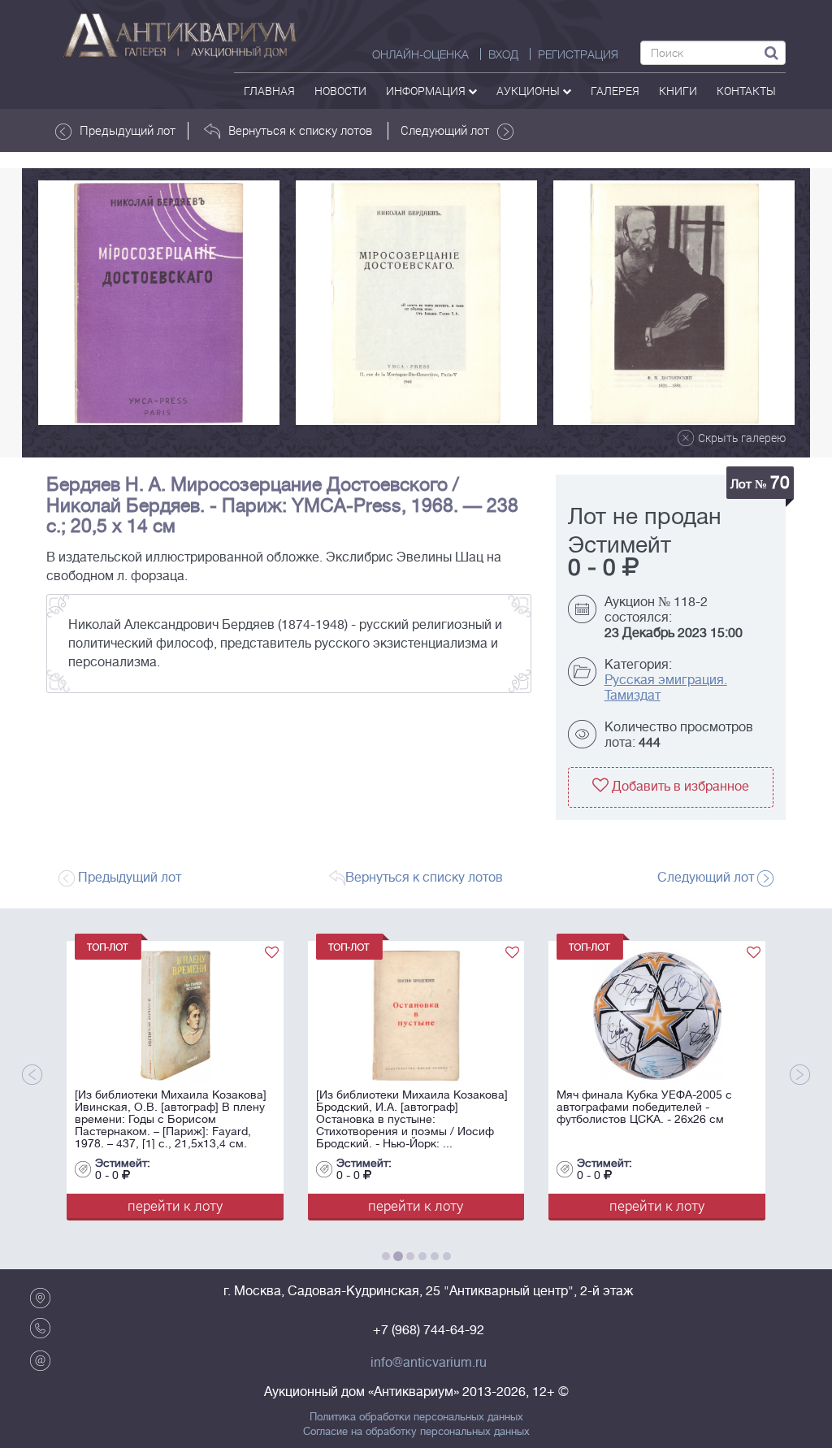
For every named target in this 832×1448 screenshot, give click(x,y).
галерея (615, 90)
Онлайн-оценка (420, 54)
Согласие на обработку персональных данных (416, 1432)
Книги (678, 90)
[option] (159, 302)
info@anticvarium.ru (428, 1362)
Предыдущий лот (128, 130)
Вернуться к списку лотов (300, 130)
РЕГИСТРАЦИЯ (578, 54)
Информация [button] (427, 90)
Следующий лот (445, 130)
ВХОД (503, 54)
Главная (269, 90)
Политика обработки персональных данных (416, 1417)
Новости (340, 90)
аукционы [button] (529, 90)
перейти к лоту (110, 1205)
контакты (746, 90)
